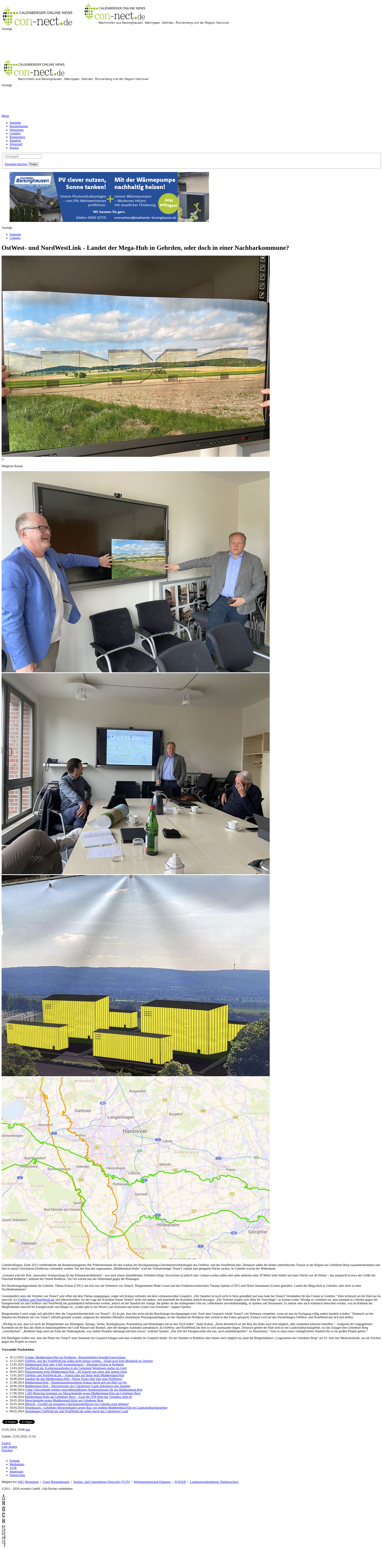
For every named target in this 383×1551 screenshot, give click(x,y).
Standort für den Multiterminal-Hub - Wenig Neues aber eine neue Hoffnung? (73, 1379)
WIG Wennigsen (28, 1482)
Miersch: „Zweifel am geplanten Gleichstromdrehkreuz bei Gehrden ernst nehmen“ (77, 1404)
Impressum (16, 1471)
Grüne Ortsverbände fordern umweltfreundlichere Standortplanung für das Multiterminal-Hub (83, 1389)
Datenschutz (17, 1475)
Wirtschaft (16, 144)
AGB (13, 1468)
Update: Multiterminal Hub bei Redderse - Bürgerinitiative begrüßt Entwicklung (75, 1357)
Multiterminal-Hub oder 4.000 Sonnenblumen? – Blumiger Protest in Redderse (74, 1364)
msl (28, 1429)
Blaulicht (15, 140)
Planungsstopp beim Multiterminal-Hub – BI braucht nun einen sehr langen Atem (76, 1371)
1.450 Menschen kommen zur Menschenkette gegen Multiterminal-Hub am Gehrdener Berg (82, 1393)
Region (14, 147)
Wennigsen (17, 130)
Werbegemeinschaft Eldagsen (152, 1482)
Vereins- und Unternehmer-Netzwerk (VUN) (101, 1482)
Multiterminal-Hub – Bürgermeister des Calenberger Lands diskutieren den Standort (77, 1386)
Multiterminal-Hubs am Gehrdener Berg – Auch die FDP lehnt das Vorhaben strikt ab (78, 1397)
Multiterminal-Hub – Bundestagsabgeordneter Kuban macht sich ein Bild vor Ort (76, 1382)
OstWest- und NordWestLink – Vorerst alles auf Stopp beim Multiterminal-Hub (74, 1375)
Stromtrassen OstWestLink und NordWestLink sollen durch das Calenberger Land (76, 1411)
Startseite (15, 122)
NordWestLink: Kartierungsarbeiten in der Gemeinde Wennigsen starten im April (75, 1368)
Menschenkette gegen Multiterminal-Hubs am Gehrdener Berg (64, 1400)
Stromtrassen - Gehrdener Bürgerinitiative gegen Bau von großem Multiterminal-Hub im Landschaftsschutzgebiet (96, 1407)
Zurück (6, 1443)
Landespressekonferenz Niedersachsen (214, 1482)
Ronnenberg (17, 137)
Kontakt (15, 1460)
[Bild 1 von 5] (136, 455)
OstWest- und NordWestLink (36, 1299)
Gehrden (15, 133)
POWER (180, 1482)
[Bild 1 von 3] (136, 671)
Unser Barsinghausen (55, 1482)
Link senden (9, 1446)
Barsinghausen (19, 126)
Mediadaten (17, 1464)
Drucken (7, 1450)
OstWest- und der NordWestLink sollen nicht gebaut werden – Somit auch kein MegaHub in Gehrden (89, 1361)
